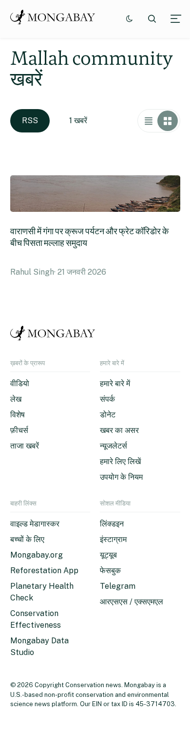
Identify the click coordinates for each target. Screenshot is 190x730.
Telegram (117, 586)
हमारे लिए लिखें (120, 461)
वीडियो (19, 383)
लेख (15, 399)
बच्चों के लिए (27, 539)
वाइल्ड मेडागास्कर (34, 523)
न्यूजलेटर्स (113, 445)
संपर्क (107, 399)
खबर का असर (119, 430)
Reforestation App (44, 570)
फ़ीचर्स (19, 430)
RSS (30, 120)
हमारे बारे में (115, 383)
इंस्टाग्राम (113, 539)
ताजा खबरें (24, 445)
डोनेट (107, 414)
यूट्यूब (108, 555)
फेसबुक (110, 570)
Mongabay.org (36, 555)
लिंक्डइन (112, 523)
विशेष (17, 414)
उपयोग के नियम (121, 477)
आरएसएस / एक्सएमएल (131, 601)
